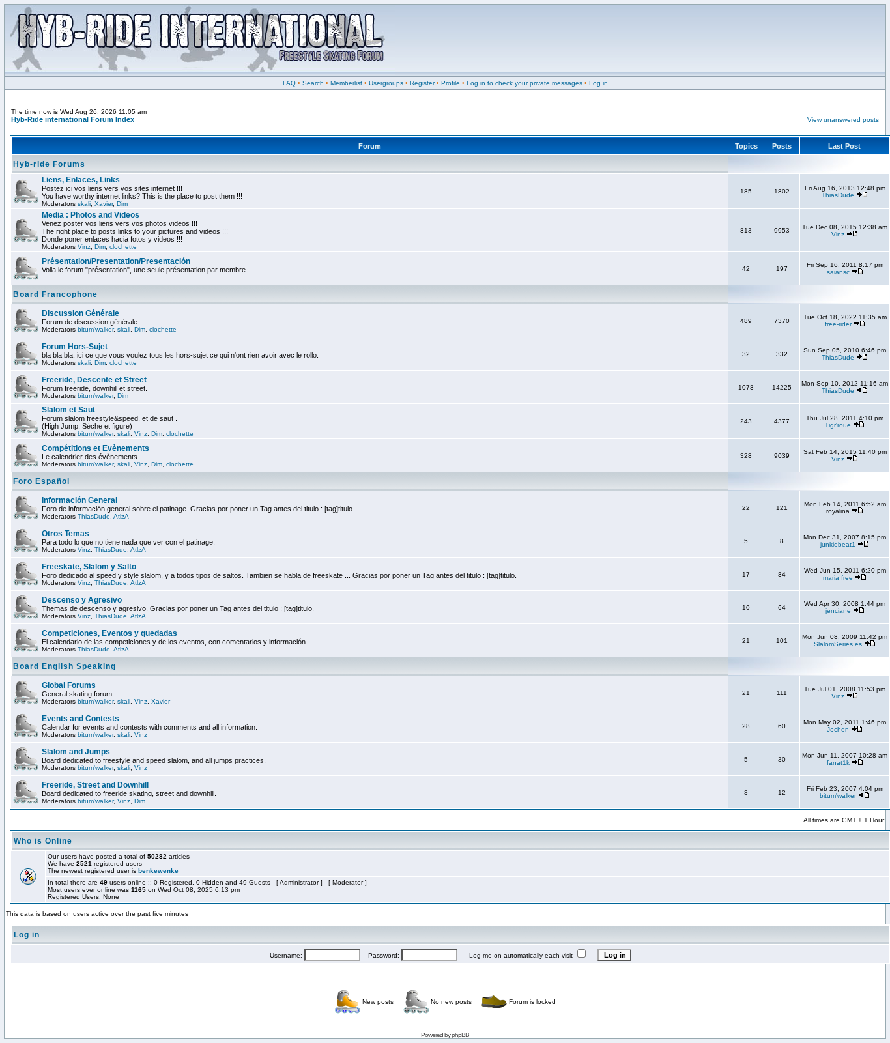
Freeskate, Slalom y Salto (89, 566)
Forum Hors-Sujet (75, 346)
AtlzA (121, 516)
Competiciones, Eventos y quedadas (109, 633)
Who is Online (43, 841)
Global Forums (69, 685)
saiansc (838, 272)
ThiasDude (838, 195)
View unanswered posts (843, 119)
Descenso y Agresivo (82, 600)
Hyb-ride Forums (49, 164)
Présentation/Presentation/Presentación (116, 261)
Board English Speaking (64, 666)
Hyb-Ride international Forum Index (72, 119)
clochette (123, 246)
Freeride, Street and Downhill (95, 785)
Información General (79, 500)
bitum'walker (95, 329)
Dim (122, 203)
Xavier (103, 203)
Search (313, 83)
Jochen (838, 729)
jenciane (838, 610)
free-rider (838, 324)
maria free (838, 577)
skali (84, 203)
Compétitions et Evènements (95, 448)
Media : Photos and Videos (90, 215)
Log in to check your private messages (524, 83)
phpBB (460, 1034)
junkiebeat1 (837, 544)
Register (422, 83)
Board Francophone (55, 294)
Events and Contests (80, 718)
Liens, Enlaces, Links (81, 179)
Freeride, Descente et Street (94, 379)
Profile (450, 83)
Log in (598, 83)
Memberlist (346, 83)
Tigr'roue (838, 425)
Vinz (84, 246)
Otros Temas (65, 533)
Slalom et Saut (68, 409)
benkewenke (158, 870)
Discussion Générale (80, 313)
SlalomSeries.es (838, 644)
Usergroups (386, 83)
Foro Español (41, 481)
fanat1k (838, 762)
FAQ (289, 83)
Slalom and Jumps (76, 751)
